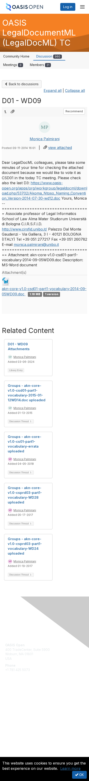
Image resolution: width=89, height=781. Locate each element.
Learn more (70, 768)
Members (39, 65)
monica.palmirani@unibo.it (36, 244)
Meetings (12, 65)
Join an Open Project (21, 707)
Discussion (48, 56)
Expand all (53, 90)
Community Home (16, 56)
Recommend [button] (74, 111)
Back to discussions (23, 84)
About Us (12, 755)
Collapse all (75, 90)
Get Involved (14, 700)
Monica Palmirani (45, 139)
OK (81, 775)
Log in (67, 7)
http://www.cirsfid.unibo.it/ (24, 229)
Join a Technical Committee (26, 713)
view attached (60, 147)
